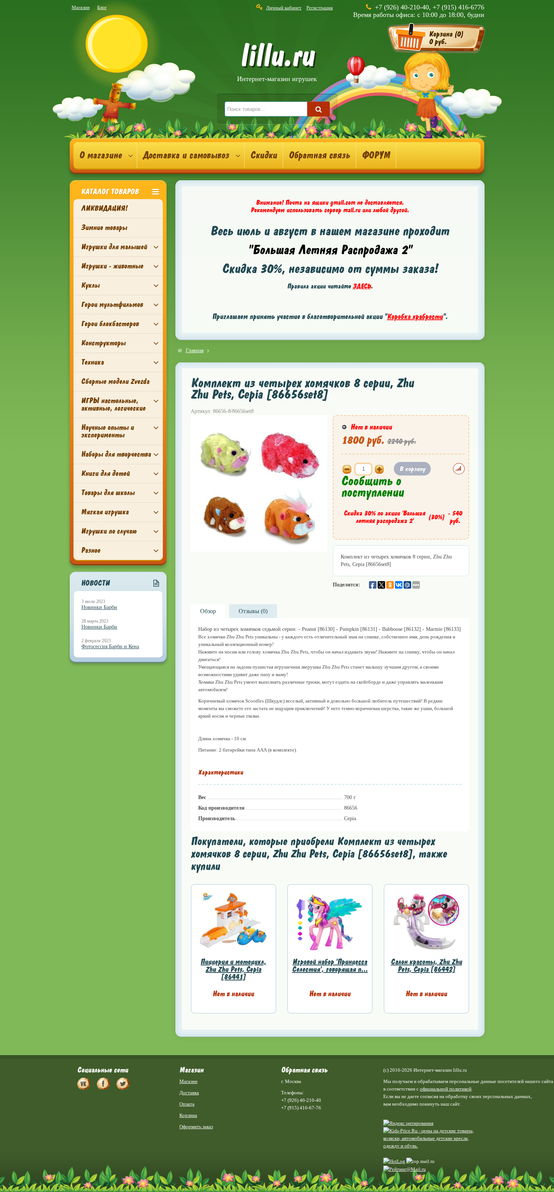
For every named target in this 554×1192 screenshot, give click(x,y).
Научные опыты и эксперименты (107, 431)
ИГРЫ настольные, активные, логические (113, 404)
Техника (92, 362)
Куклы (90, 285)
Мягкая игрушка (105, 512)
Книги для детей (105, 473)
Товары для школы (108, 492)
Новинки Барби (99, 607)
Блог (102, 7)
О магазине (100, 155)
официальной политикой (445, 1089)
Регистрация (319, 8)
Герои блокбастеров (110, 323)
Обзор (208, 611)
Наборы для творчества (116, 454)
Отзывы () (253, 611)
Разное (90, 550)
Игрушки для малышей (114, 247)
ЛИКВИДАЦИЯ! (104, 208)
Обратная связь (319, 155)
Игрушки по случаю (108, 531)
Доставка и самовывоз (186, 155)
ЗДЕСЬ (362, 286)
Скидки (263, 155)
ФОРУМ (376, 155)
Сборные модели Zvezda (115, 381)
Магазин (81, 7)
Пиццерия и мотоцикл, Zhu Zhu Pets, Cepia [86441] (233, 969)
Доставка (189, 1092)
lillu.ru (277, 63)
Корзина (188, 1115)
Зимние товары (104, 227)
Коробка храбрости (415, 316)
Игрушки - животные (112, 266)
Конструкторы (103, 343)
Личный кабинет (283, 8)
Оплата (186, 1104)
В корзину (412, 469)
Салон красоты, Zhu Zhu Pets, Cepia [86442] (426, 965)
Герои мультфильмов (112, 304)
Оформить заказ (196, 1126)
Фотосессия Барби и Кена (110, 646)
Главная (195, 350)
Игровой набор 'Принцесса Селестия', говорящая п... (330, 965)
